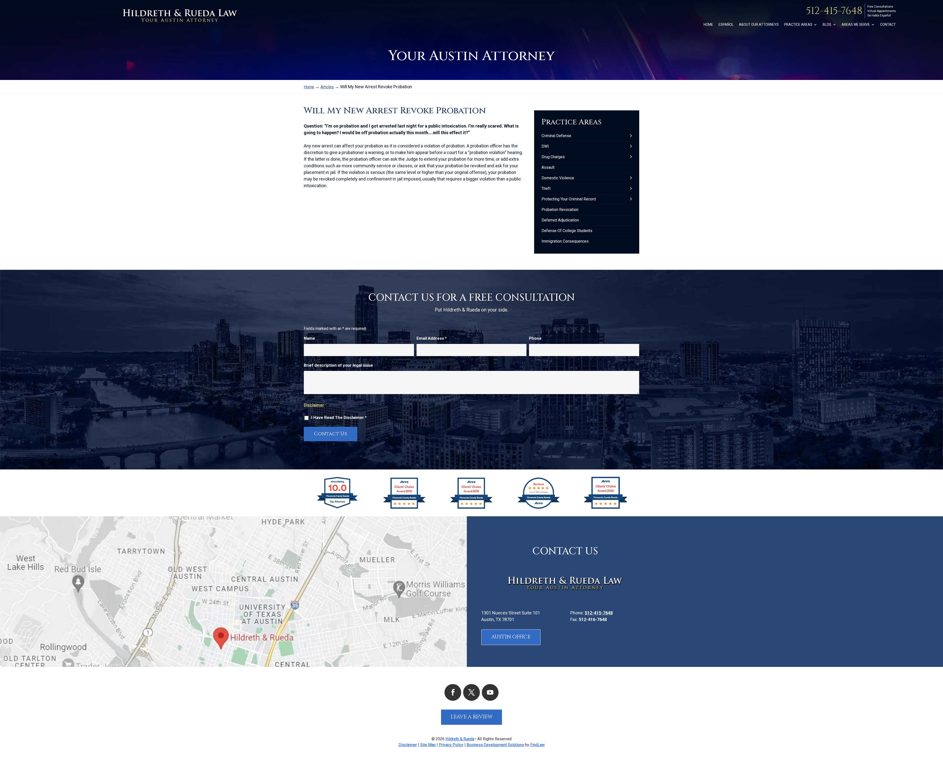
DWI (545, 146)
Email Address (431, 338)
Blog (827, 24)
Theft (546, 188)
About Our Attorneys (759, 24)
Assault (548, 167)
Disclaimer (314, 404)
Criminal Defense (556, 135)
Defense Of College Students (566, 230)
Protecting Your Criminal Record (568, 199)
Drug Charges (553, 157)
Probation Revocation (559, 209)
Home (708, 24)
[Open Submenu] (631, 136)
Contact (888, 24)
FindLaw (537, 744)
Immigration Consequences (565, 241)
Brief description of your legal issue (338, 365)
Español (726, 24)
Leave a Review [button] (472, 716)
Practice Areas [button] (798, 24)
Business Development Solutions (495, 744)
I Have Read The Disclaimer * (339, 417)
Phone (535, 338)
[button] (938, 729)
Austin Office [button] (510, 637)
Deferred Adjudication (560, 220)
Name (309, 338)
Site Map (428, 744)
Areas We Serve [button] (856, 24)
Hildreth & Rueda (459, 739)
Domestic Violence (557, 178)
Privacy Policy (451, 744)
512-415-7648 (834, 11)
